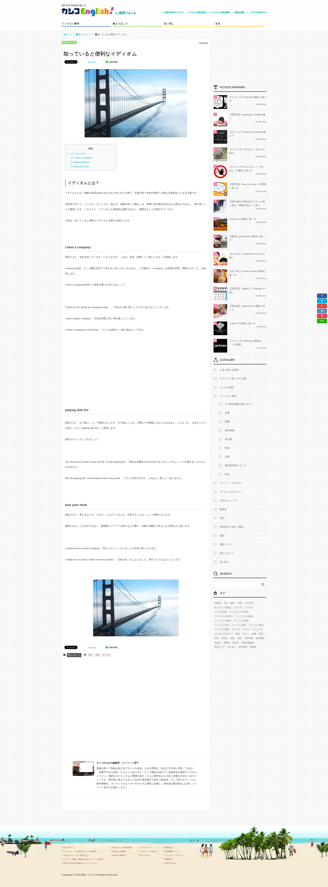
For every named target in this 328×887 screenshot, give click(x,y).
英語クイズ (226, 544)
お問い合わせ (170, 863)
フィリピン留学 (70, 23)
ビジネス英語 (227, 387)
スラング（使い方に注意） (234, 378)
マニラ (246, 629)
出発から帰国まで (119, 855)
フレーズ (236, 629)
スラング (238, 607)
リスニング (257, 629)
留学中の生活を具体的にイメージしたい (80, 863)
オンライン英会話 (223, 607)
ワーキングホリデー (230, 491)
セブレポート (146, 847)
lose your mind (79, 166)
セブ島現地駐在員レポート (239, 404)
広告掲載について (172, 851)
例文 (90, 655)
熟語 (97, 655)
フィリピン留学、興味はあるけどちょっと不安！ (84, 859)
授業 (254, 634)
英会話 (218, 642)
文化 (217, 23)
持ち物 (228, 439)
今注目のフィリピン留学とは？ (76, 855)
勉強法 (223, 509)
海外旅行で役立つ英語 (232, 526)
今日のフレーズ (228, 500)
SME (240, 603)
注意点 (225, 638)
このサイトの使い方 (148, 851)
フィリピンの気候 (244, 616)
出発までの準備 (118, 851)
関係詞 (253, 647)
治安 (227, 456)
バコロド (249, 607)
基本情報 (229, 430)
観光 (227, 474)
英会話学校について (235, 465)
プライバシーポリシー (174, 855)
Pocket (91, 62)
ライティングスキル (230, 483)
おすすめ (249, 603)
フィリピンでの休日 (239, 612)
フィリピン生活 (222, 625)
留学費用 (260, 638)
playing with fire (80, 162)
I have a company (81, 157)
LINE (322, 321)
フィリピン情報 (241, 620)
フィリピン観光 (222, 629)
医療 (227, 421)
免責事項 (168, 859)
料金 (227, 448)
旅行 (261, 634)
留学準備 (249, 638)
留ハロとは (145, 855)
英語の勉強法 (248, 642)
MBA (232, 603)
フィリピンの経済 (223, 620)
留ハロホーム (68, 847)
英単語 (227, 642)
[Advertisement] (136, 373)
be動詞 (218, 603)
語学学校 (243, 647)
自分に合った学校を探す (122, 847)
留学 (240, 638)
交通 (227, 412)
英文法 (236, 642)
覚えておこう (120, 23)
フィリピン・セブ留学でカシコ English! (80, 851)
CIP (225, 603)
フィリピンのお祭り (224, 616)
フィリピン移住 (256, 625)
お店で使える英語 (229, 369)
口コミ (246, 634)
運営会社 (168, 847)
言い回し (169, 23)
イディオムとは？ (77, 153)
